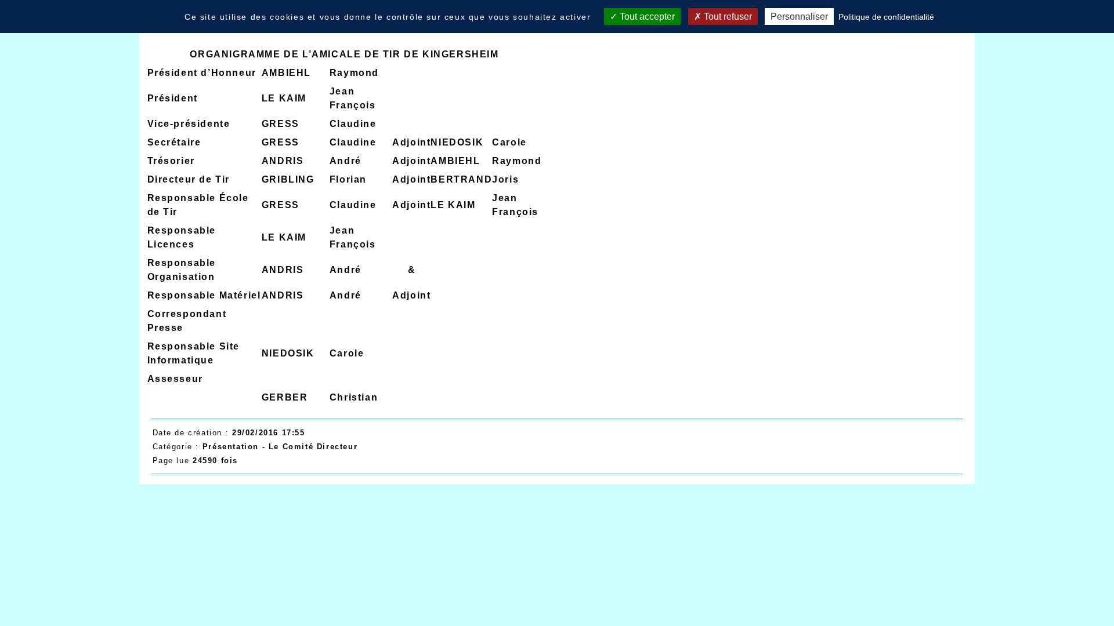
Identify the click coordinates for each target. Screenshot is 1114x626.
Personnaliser (799, 16)
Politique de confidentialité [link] (886, 16)
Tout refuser (726, 16)
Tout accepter (646, 16)
